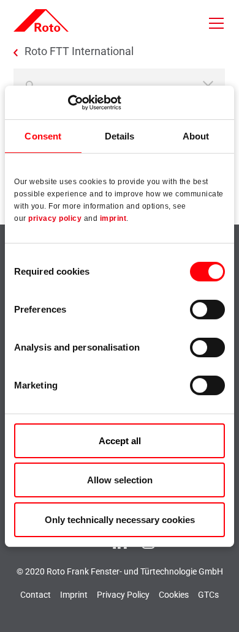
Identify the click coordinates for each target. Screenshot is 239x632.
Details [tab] (120, 136)
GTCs (208, 595)
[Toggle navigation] (216, 23)
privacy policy (55, 218)
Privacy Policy (123, 595)
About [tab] (196, 136)
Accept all (120, 441)
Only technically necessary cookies (120, 520)
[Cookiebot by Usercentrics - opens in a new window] (67, 102)
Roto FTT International (79, 51)
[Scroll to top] (218, 611)
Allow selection (120, 480)
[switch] (207, 309)
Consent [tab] (43, 136)
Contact (35, 595)
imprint (113, 218)
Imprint (74, 595)
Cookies (174, 595)
